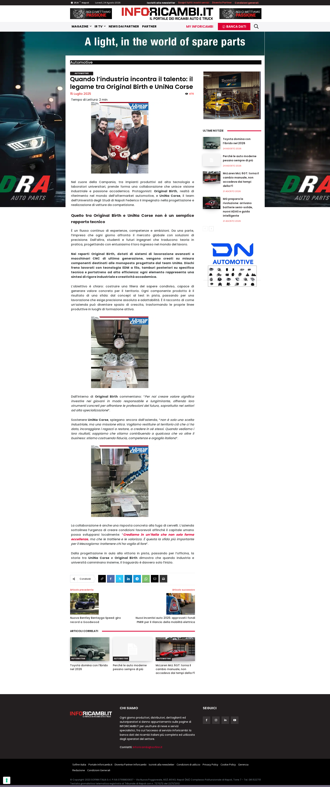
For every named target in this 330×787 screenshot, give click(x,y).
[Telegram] (137, 579)
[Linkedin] (128, 579)
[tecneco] (232, 95)
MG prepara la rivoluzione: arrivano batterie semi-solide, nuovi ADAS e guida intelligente (238, 207)
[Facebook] (111, 579)
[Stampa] (163, 579)
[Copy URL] (102, 579)
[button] (256, 26)
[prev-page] (205, 228)
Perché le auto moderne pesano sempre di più (130, 667)
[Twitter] (119, 579)
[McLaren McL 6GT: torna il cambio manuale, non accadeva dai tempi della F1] (175, 649)
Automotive (81, 62)
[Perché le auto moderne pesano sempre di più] (132, 649)
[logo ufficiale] (91, 714)
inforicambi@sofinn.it (147, 747)
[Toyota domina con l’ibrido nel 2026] (89, 649)
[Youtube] (234, 720)
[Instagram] (216, 720)
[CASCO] (91, 13)
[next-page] (211, 228)
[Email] (155, 579)
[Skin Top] (165, 44)
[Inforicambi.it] (167, 13)
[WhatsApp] (146, 579)
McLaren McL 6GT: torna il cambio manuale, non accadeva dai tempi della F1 (175, 669)
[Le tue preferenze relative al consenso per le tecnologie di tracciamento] (6, 780)
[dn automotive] (232, 264)
